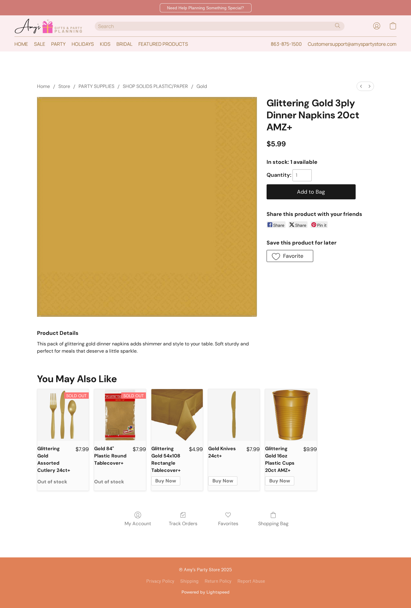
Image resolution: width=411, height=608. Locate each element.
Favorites (228, 523)
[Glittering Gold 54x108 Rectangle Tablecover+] (177, 415)
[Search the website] (337, 25)
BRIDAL (124, 44)
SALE (39, 44)
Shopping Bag (273, 523)
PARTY (58, 44)
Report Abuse (251, 581)
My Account (138, 523)
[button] (206, 7)
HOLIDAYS (83, 44)
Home (43, 86)
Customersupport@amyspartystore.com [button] (352, 44)
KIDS (105, 44)
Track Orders (183, 523)
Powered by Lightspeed (205, 591)
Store (64, 86)
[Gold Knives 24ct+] (234, 415)
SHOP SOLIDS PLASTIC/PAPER (155, 86)
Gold (201, 86)
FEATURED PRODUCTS (163, 44)
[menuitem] (361, 86)
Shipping (189, 581)
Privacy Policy (160, 581)
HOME (21, 44)
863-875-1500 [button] (286, 44)
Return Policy (218, 581)
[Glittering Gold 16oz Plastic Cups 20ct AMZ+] (291, 415)
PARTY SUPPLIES (96, 86)
